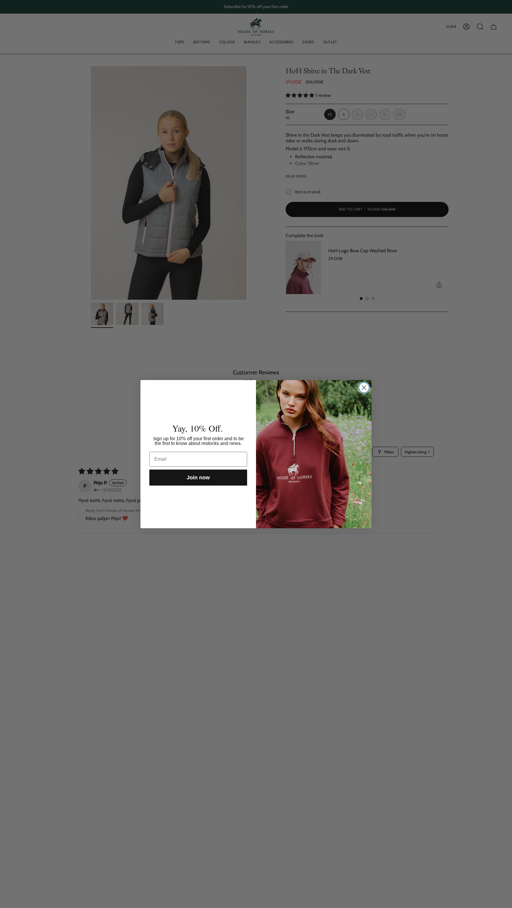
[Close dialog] (364, 387)
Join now (198, 478)
